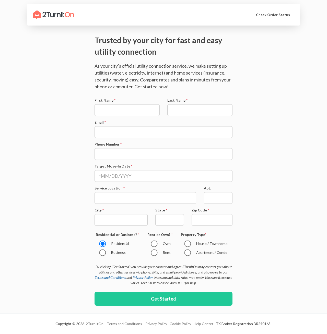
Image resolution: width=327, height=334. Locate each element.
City (99, 210)
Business (118, 252)
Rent (167, 252)
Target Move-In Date (113, 166)
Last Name (177, 100)
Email (100, 122)
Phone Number (108, 144)
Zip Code (200, 210)
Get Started (163, 299)
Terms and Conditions (110, 277)
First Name (105, 100)
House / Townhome (212, 243)
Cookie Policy (180, 323)
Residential (120, 243)
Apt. (207, 188)
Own (167, 243)
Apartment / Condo (211, 252)
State (161, 210)
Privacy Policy (143, 277)
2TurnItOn (94, 323)
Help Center (203, 323)
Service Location (110, 188)
